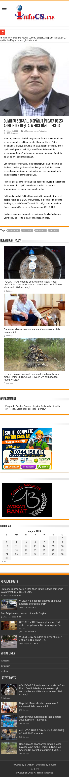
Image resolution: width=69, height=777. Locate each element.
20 (35, 550)
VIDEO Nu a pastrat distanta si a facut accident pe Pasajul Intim (40, 602)
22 (53, 550)
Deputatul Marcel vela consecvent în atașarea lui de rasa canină (39, 705)
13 (35, 546)
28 (44, 554)
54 (20, 595)
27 (35, 554)
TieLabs (52, 764)
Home (5, 38)
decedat (27, 230)
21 (44, 550)
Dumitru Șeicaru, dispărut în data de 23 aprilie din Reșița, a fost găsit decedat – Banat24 (32, 407)
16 (62, 546)
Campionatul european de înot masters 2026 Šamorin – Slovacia (40, 718)
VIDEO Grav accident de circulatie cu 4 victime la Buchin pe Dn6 (40, 638)
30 (62, 554)
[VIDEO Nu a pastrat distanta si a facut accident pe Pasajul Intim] (9, 604)
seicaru (54, 230)
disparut (40, 230)
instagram (5, 666)
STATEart (29, 764)
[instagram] (37, 769)
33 (20, 617)
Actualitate (43, 131)
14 (44, 546)
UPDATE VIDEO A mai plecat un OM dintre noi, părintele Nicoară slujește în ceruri (39, 625)
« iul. (4, 561)
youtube (4, 671)
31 (36, 632)
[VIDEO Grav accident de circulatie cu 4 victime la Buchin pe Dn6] (9, 641)
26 (26, 554)
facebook (5, 660)
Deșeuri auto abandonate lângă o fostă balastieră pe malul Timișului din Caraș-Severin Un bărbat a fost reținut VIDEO (32, 377)
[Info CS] (34, 13)
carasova (13, 230)
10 (7, 546)
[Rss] (31, 769)
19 (26, 550)
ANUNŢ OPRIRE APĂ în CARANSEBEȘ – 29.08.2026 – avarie (41, 732)
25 (16, 554)
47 (36, 607)
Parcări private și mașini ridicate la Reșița (23, 613)
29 (53, 554)
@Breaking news (18, 38)
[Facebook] (34, 769)
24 (7, 554)
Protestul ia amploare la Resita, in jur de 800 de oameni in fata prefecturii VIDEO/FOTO (32, 590)
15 (53, 546)
